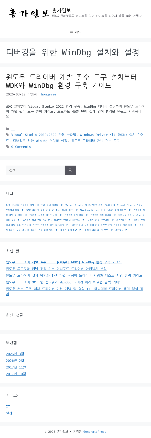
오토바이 (107, 220)
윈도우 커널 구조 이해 (85, 225)
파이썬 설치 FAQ (72, 230)
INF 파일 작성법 (52, 205)
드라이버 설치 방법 (76, 215)
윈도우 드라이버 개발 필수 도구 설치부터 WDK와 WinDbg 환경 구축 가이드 (64, 262)
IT (13, 129)
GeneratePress (94, 431)
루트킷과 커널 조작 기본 (37, 220)
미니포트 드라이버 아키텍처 (70, 220)
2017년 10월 (16, 374)
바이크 (93, 220)
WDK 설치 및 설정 (38, 210)
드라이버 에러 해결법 (103, 215)
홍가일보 (61, 11)
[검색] (70, 170)
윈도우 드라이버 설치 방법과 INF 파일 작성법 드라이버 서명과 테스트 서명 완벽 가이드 (74, 276)
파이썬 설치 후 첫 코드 (99, 230)
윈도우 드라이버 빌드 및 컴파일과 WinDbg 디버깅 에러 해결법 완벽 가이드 (64, 282)
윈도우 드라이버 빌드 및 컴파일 (51, 225)
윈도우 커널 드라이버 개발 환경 (119, 225)
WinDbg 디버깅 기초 (65, 210)
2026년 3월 (15, 354)
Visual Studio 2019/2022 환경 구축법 (43, 135)
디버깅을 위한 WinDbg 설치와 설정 (40, 141)
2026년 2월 (15, 361)
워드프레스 (124, 220)
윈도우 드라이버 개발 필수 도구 (95, 141)
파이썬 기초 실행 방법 (45, 230)
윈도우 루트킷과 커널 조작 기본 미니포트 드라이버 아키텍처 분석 (56, 269)
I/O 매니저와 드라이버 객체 (22, 205)
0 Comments (21, 147)
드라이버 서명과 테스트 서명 (46, 215)
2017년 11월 (16, 367)
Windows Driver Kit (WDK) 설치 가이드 (106, 210)
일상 (9, 413)
